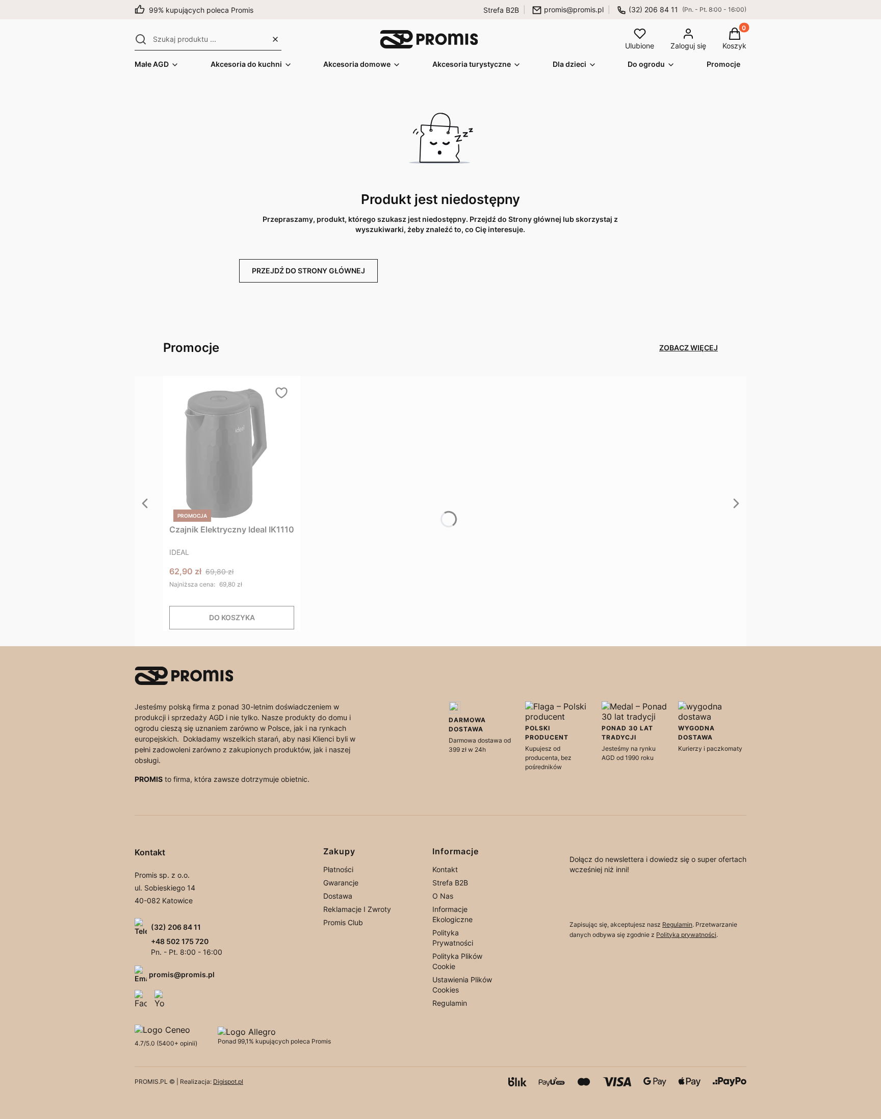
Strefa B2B (501, 10)
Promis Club (343, 922)
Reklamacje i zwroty (357, 909)
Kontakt (445, 869)
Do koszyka (232, 617)
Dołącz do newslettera (593, 899)
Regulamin (449, 1003)
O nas (442, 896)
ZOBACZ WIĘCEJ (688, 347)
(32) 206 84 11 (653, 9)
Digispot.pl (228, 1081)
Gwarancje (340, 882)
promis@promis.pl (574, 9)
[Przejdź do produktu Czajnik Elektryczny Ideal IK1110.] (232, 453)
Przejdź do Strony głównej (308, 270)
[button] (141, 39)
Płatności (338, 869)
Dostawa (337, 896)
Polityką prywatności (686, 934)
